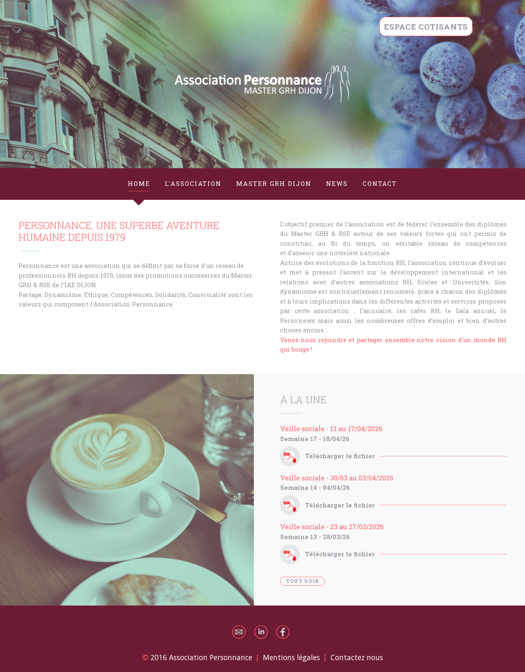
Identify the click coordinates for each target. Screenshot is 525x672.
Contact (380, 183)
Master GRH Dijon (273, 183)
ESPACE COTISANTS (426, 26)
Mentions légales (291, 657)
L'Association (193, 183)
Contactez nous (357, 657)
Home (139, 183)
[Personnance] (262, 84)
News (337, 183)
